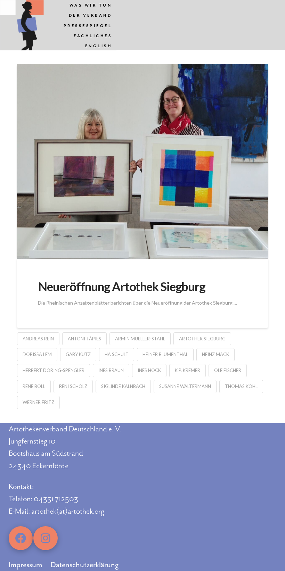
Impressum (25, 565)
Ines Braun (111, 370)
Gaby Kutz (78, 354)
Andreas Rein (38, 338)
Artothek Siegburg (202, 338)
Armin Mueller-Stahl (140, 338)
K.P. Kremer (187, 370)
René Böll (34, 386)
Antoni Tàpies (84, 338)
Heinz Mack (215, 354)
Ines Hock (149, 370)
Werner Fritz (38, 402)
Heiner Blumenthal (165, 354)
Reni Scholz (73, 386)
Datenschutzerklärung (84, 565)
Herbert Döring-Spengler (53, 370)
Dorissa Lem (37, 354)
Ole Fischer (227, 370)
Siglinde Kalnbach (123, 386)
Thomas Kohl (241, 386)
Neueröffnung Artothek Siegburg (121, 286)
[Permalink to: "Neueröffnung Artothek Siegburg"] (142, 161)
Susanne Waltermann (185, 386)
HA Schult (117, 354)
